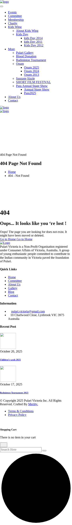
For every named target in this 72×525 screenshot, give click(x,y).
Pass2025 (30, 93)
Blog (11, 291)
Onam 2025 (31, 67)
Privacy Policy (17, 414)
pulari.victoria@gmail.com (28, 311)
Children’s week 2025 (10, 359)
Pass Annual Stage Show (32, 86)
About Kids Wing (27, 30)
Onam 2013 (31, 74)
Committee (15, 16)
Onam (20, 63)
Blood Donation (26, 56)
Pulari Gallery (25, 52)
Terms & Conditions (21, 411)
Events (12, 12)
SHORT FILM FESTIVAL (33, 82)
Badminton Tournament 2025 (14, 392)
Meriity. (33, 404)
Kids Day (22, 34)
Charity (12, 23)
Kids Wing (15, 27)
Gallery (12, 288)
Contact (13, 100)
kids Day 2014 (33, 38)
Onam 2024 (31, 71)
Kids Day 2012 (33, 45)
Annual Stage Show (36, 89)
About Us (14, 97)
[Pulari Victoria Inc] (4, 1)
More (11, 49)
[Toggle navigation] (1, 6)
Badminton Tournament (31, 60)
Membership (16, 19)
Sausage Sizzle (25, 78)
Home (12, 172)
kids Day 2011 (33, 41)
